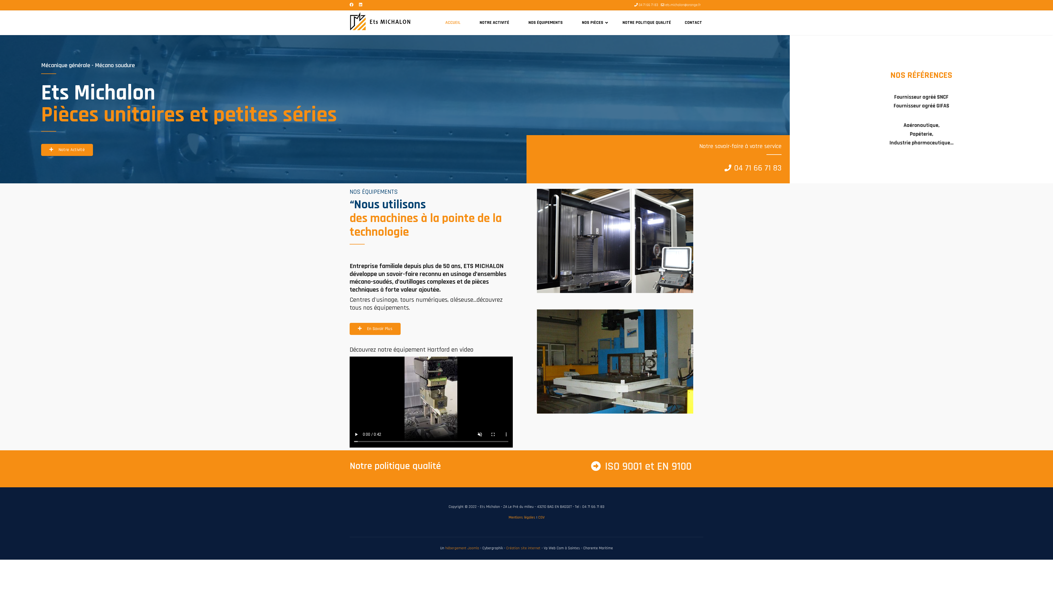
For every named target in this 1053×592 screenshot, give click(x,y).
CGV (541, 517)
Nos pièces (592, 22)
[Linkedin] (360, 4)
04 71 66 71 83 (648, 5)
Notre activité (494, 22)
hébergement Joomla (462, 548)
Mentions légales (522, 517)
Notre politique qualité (646, 22)
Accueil (452, 22)
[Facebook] (351, 4)
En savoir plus (379, 329)
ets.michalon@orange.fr (683, 5)
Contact (693, 22)
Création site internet (523, 548)
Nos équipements (545, 22)
